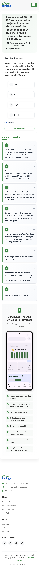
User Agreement (22, 555)
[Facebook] (10, 543)
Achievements (7, 528)
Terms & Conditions (18, 558)
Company (6, 524)
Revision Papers (8, 502)
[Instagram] (22, 543)
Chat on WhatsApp (12, 491)
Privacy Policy (8, 555)
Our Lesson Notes (9, 506)
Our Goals (6, 531)
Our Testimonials (8, 509)
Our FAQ (5, 513)
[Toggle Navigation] (34, 5)
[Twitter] (4, 543)
